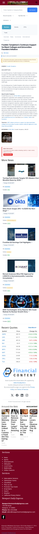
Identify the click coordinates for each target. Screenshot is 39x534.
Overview (6, 37)
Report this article (8, 154)
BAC (3, 343)
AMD (3, 340)
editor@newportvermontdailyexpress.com (21, 512)
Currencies (18, 37)
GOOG (4, 346)
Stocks (16, 27)
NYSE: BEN (17, 95)
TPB (8, 189)
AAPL (3, 337)
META (3, 349)
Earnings (9, 252)
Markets (6, 27)
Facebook (4, 119)
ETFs (25, 27)
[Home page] (17, 3)
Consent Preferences (9, 533)
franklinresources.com (9, 117)
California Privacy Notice (18, 527)
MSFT (3, 352)
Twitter (30, 117)
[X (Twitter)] (12, 395)
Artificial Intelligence (11, 220)
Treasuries (6, 40)
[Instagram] (27, 395)
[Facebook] (17, 395)
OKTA (9, 223)
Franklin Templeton (11, 66)
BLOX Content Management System (15, 529)
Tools (5, 32)
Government (9, 287)
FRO (8, 255)
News (11, 37)
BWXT (9, 321)
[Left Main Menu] (4, 2)
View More (31, 327)
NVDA (4, 355)
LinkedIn (26, 117)
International (26, 37)
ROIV (9, 290)
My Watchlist (22, 15)
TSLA (3, 362)
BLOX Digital (29, 529)
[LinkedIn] (22, 395)
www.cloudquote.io (20, 383)
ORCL (3, 359)
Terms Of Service (22, 389)
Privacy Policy (9, 527)
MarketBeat (7, 186)
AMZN (4, 334)
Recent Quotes (7, 15)
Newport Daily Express (15, 525)
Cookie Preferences (29, 527)
